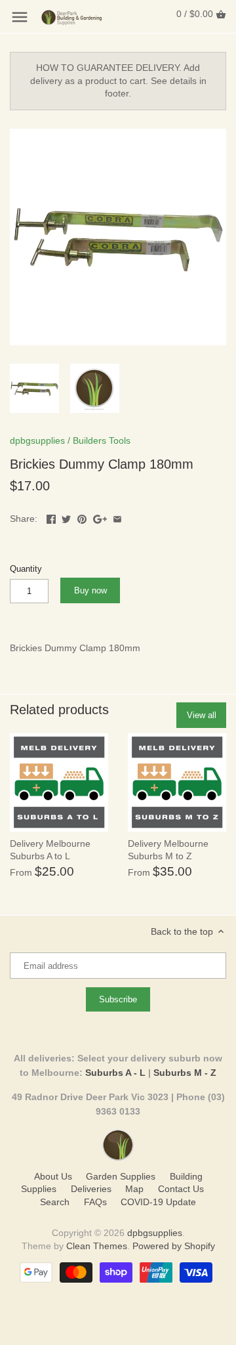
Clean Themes (96, 1246)
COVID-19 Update (158, 1202)
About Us (53, 1176)
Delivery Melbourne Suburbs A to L (50, 850)
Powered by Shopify (173, 1246)
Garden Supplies (120, 1176)
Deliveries (91, 1189)
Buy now (90, 590)
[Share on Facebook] (51, 517)
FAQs (95, 1202)
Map (134, 1189)
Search (54, 1202)
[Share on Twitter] (66, 517)
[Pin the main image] (82, 517)
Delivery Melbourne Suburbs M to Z (168, 850)
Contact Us (181, 1189)
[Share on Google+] (100, 517)
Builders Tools (101, 440)
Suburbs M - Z (184, 1072)
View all (201, 715)
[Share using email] (117, 517)
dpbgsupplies (37, 440)
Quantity (26, 569)
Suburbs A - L (115, 1072)
